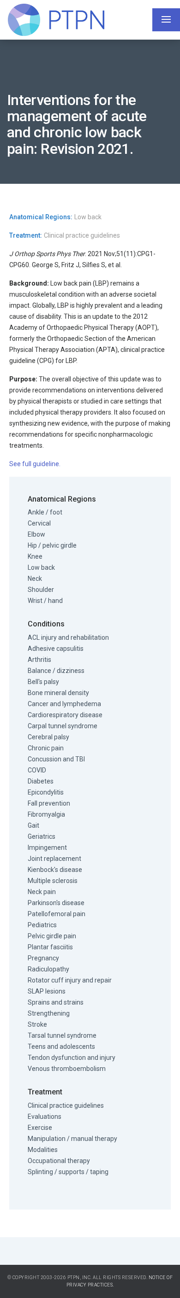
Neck (35, 578)
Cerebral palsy (48, 737)
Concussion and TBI (56, 759)
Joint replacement (54, 858)
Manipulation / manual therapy (72, 1138)
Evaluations (44, 1116)
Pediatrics (42, 925)
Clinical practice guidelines (66, 1105)
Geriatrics (41, 836)
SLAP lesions (47, 991)
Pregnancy (43, 958)
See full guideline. (34, 464)
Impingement (47, 847)
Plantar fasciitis (50, 947)
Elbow (36, 534)
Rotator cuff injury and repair (70, 980)
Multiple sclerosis (53, 880)
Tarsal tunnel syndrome (62, 1035)
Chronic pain (46, 748)
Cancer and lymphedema (64, 703)
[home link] (55, 20)
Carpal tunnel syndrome (62, 726)
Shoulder (41, 589)
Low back (41, 567)
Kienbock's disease (55, 869)
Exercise (40, 1127)
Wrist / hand (45, 600)
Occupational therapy (59, 1160)
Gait (33, 825)
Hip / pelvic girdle (52, 545)
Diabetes (41, 781)
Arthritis (39, 659)
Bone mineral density (58, 692)
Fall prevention (49, 803)
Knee (35, 556)
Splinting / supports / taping (68, 1171)
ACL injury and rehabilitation (68, 637)
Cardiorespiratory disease (65, 715)
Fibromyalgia (46, 814)
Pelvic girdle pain (52, 936)
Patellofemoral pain (56, 914)
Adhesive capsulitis (56, 648)
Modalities (43, 1149)
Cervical (39, 523)
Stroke (37, 1024)
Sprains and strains (56, 1002)
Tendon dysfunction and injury (71, 1057)
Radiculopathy (48, 969)
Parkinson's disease (56, 902)
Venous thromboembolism (67, 1068)
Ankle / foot (45, 512)
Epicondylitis (46, 792)
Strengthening (49, 1013)
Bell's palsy (43, 681)
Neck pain (42, 891)
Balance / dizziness (56, 670)
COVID (37, 770)
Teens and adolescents (61, 1046)
